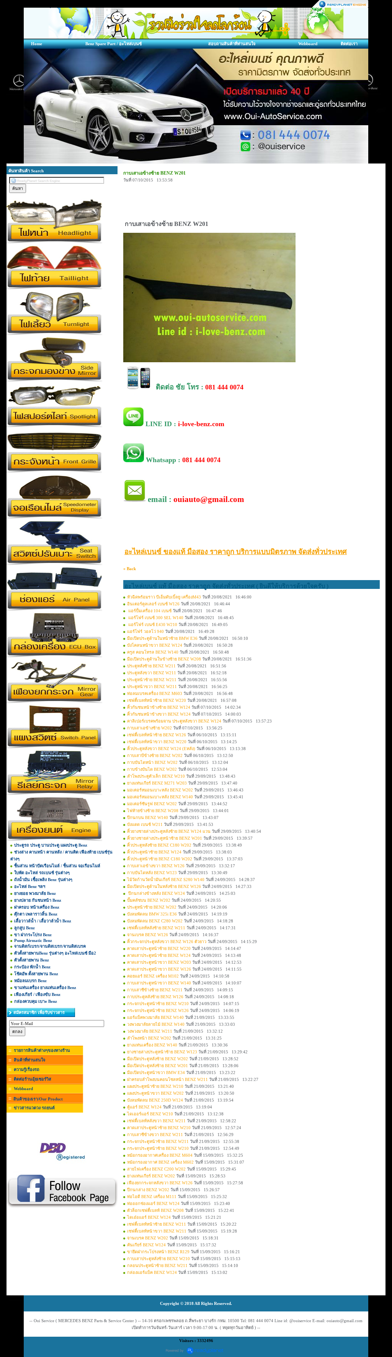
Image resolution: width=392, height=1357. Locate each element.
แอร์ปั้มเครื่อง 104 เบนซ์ (150, 610)
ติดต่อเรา (349, 43)
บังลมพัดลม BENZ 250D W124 (155, 1100)
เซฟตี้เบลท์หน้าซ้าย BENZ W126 (156, 734)
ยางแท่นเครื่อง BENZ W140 (152, 1045)
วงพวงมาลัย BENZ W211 (149, 1031)
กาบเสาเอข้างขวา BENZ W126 (156, 865)
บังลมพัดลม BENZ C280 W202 (155, 921)
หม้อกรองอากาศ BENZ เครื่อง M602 (160, 1162)
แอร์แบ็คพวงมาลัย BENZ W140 (155, 1017)
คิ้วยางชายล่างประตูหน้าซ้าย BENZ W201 (164, 838)
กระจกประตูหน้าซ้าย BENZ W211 (158, 1141)
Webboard (307, 43)
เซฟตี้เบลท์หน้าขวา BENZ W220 (156, 741)
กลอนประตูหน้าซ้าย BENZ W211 (157, 1265)
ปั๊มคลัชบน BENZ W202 (148, 900)
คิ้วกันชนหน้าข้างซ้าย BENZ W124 (158, 707)
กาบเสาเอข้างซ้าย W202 (149, 728)
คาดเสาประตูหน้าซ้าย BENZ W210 (159, 1127)
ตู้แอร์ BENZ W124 (144, 1107)
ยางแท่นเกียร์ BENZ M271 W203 (157, 783)
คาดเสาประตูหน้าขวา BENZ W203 (159, 962)
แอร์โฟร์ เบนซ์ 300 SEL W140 (155, 617)
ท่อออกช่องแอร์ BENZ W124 (153, 1203)
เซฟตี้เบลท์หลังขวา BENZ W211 (156, 1120)
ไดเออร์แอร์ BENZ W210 (150, 1114)
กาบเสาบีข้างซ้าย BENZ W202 (155, 755)
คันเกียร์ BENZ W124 (146, 1245)
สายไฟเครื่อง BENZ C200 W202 (156, 1169)
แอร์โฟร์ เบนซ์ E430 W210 (152, 624)
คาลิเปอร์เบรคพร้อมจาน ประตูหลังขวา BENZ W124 (174, 721)
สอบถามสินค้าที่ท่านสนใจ (231, 43)
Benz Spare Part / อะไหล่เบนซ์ (113, 43)
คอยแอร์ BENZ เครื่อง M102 (153, 976)
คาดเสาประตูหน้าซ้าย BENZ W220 (159, 948)
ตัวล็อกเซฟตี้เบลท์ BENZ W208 (155, 1210)
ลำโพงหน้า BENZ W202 (149, 1038)
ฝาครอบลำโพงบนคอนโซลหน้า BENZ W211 (167, 1079)
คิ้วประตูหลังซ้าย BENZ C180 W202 (159, 845)
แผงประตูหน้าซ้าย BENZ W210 (155, 1086)
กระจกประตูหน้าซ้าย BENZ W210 (158, 1003)
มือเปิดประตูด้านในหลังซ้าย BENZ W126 (164, 886)
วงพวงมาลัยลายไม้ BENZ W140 (156, 1024)
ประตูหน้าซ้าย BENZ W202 (151, 907)
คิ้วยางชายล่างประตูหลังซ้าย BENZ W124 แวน (169, 831)
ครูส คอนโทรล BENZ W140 (152, 652)
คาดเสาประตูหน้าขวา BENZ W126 (159, 969)
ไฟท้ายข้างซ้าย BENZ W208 (152, 810)
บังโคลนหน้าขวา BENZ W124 (154, 645)
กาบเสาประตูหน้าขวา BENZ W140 (159, 983)
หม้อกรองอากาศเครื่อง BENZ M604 (160, 1155)
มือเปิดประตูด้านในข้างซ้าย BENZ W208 (164, 659)
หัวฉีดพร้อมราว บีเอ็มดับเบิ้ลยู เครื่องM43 (164, 597)
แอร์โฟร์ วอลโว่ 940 (145, 631)
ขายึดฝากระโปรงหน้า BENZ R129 (158, 1251)
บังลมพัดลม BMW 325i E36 (152, 914)
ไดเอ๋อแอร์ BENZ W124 (149, 1217)
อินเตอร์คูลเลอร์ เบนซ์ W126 (153, 604)
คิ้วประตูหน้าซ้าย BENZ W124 (154, 852)
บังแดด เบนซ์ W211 (145, 824)
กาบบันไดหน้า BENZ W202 (152, 762)
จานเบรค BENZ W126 (147, 934)
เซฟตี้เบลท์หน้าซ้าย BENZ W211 (156, 1224)
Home (36, 43)
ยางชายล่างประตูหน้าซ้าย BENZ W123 (162, 1052)
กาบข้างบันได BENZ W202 (152, 769)
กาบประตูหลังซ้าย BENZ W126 (155, 996)
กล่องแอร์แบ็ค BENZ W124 (152, 1272)
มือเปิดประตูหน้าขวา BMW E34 (156, 1072)
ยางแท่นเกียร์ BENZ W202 (151, 1176)
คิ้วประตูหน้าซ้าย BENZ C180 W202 (159, 859)
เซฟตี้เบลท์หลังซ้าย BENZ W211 (156, 927)
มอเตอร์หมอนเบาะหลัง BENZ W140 (160, 797)
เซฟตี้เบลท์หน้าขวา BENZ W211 (156, 1231)
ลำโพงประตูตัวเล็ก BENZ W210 (156, 776)
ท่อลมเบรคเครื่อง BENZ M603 (154, 693)
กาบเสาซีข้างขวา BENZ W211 (155, 1134)
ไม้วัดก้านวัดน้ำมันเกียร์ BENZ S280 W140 (165, 879)
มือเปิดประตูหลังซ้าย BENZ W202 (157, 1058)
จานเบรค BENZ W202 (147, 1238)
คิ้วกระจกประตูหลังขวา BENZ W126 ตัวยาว (166, 941)
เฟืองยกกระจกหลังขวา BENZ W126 (160, 1182)
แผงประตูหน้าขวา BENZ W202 (155, 1093)
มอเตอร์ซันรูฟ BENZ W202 (152, 803)
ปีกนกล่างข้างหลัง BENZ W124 (156, 893)
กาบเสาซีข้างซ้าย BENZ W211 (155, 990)
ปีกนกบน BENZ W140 (147, 817)
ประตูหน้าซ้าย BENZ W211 (151, 679)
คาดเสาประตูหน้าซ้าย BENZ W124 (159, 955)
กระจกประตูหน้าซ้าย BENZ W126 (158, 1010)
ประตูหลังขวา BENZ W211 (151, 672)
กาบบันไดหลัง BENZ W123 (152, 872)
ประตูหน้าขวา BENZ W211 (152, 686)
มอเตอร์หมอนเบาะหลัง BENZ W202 (160, 790)
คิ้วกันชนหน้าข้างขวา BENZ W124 (159, 714)
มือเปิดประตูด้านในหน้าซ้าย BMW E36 (162, 638)
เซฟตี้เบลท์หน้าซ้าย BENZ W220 (156, 700)
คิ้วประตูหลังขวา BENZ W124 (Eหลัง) (161, 748)
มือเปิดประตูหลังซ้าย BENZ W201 (157, 1065)
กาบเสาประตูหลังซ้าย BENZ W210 (158, 1258)
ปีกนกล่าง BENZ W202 (148, 1189)
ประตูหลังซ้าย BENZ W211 (151, 666)
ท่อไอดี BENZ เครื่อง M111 (151, 1196)
